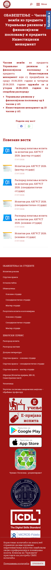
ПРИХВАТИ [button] (37, 563)
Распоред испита (11, 341)
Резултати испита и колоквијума (19, 311)
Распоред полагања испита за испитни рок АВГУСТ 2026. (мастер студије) (31, 152)
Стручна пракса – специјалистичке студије (23, 363)
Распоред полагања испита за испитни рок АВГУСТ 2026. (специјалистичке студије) (31, 186)
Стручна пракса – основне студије (19, 358)
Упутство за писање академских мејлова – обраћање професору (23, 390)
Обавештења (9, 288)
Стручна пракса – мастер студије (18, 369)
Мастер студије (13, 305)
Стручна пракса (10, 277)
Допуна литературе (12, 352)
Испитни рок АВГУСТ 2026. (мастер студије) (31, 168)
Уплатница (8, 383)
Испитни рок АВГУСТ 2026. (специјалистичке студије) (31, 203)
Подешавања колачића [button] (16, 563)
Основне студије (14, 294)
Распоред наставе (11, 346)
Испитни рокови (11, 271)
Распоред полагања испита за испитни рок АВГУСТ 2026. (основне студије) (31, 219)
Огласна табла (9, 283)
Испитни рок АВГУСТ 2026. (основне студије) (31, 235)
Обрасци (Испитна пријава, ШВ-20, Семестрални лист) (19, 376)
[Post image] (7, 150)
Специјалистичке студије (18, 300)
